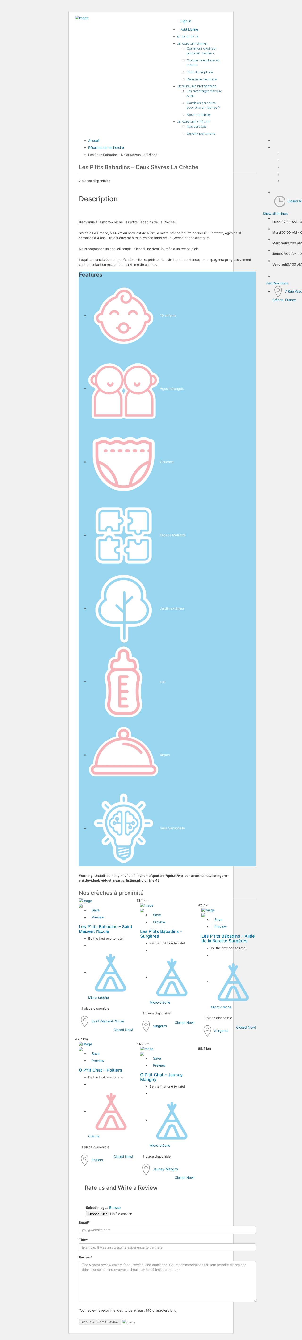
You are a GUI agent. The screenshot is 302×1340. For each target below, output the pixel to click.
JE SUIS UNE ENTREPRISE (196, 86)
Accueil (93, 140)
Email (84, 1222)
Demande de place (202, 79)
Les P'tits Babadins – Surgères (161, 934)
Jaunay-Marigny (165, 1169)
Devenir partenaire (201, 133)
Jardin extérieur (172, 608)
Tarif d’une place (200, 72)
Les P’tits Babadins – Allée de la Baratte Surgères (228, 938)
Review (85, 1257)
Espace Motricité (173, 535)
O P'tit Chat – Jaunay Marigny (161, 1077)
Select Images (97, 1208)
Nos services (196, 126)
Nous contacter (199, 114)
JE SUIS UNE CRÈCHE (193, 122)
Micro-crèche (98, 997)
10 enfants (168, 315)
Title (83, 1240)
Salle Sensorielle (172, 828)
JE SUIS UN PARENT (192, 44)
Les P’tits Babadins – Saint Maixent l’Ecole (105, 929)
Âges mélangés (172, 389)
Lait (163, 682)
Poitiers (97, 1160)
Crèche (93, 1136)
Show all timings (275, 213)
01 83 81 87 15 (187, 36)
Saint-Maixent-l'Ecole (108, 1021)
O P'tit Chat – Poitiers (100, 1070)
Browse (115, 1208)
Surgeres (160, 1026)
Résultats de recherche (106, 148)
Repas (165, 755)
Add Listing (189, 29)
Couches (166, 462)
